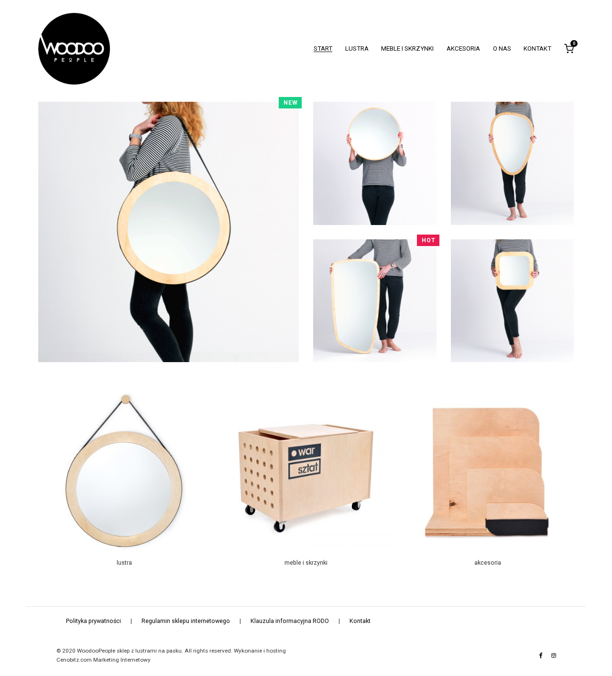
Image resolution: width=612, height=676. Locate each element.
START (323, 48)
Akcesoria (463, 48)
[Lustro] (168, 232)
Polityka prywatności (93, 620)
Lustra (357, 48)
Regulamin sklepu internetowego (186, 620)
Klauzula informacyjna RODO (290, 620)
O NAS (502, 48)
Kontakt (537, 48)
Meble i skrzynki (407, 48)
